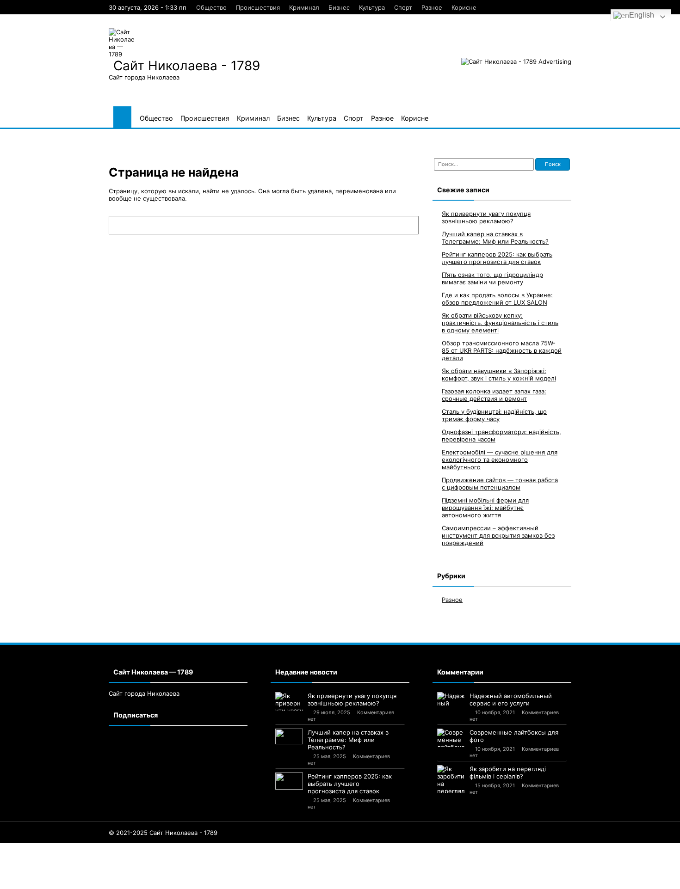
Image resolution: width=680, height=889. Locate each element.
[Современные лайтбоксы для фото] (451, 738)
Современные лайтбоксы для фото (514, 736)
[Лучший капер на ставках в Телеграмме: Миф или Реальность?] (289, 736)
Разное (431, 7)
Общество (211, 7)
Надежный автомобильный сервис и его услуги (511, 699)
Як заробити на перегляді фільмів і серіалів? (508, 772)
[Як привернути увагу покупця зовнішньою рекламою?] (289, 701)
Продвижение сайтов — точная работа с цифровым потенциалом (500, 483)
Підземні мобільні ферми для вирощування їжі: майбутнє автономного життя (485, 508)
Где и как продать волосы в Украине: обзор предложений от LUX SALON (497, 298)
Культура (372, 7)
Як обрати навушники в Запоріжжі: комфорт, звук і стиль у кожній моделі (499, 374)
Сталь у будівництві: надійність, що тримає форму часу (494, 415)
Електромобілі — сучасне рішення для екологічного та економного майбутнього (499, 459)
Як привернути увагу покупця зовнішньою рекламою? (486, 217)
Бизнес (339, 7)
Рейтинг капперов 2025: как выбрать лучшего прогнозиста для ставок (497, 258)
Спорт (403, 7)
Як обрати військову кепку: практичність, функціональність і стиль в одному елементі (500, 323)
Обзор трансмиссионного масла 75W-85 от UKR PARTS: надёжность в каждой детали (502, 350)
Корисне (463, 7)
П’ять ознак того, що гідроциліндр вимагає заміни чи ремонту (492, 278)
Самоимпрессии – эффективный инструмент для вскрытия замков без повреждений (498, 535)
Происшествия (258, 7)
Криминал (304, 7)
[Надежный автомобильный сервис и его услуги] (451, 700)
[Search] (407, 225)
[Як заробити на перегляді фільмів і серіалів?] (451, 779)
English (641, 15)
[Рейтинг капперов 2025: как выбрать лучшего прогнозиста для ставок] (289, 781)
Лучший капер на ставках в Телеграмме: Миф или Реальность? (495, 237)
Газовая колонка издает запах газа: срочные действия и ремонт (494, 394)
